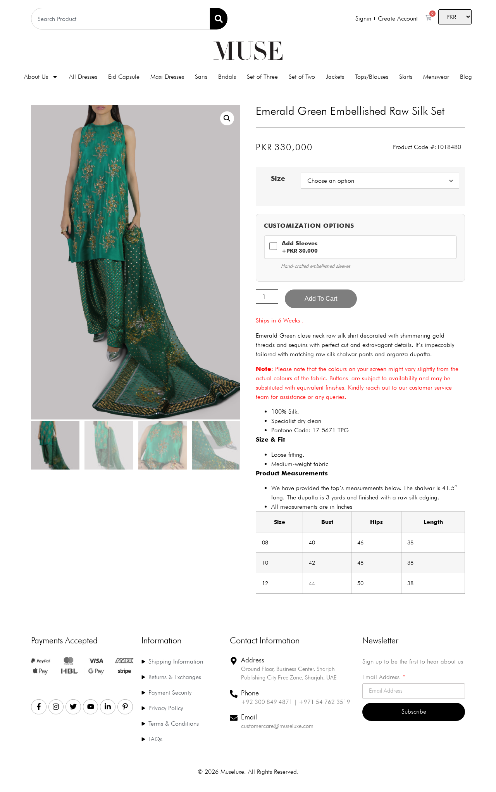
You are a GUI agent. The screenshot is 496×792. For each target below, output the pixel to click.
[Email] (234, 718)
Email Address (381, 677)
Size (278, 178)
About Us (36, 76)
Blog (466, 76)
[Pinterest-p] (125, 707)
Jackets (335, 76)
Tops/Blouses (371, 76)
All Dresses (83, 76)
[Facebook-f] (38, 707)
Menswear (436, 76)
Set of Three (262, 76)
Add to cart (321, 298)
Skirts (405, 76)
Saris (201, 76)
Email (249, 717)
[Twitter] (73, 707)
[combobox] (120, 18)
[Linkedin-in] (107, 707)
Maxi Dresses (167, 76)
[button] (227, 118)
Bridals (227, 76)
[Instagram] (56, 707)
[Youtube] (90, 707)
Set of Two (302, 76)
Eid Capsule (124, 76)
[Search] (218, 18)
